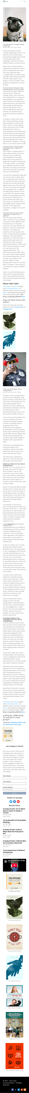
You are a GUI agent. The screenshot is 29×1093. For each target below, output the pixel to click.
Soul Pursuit (18, 307)
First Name (7, 776)
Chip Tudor (7, 47)
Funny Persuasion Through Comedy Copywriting (13, 45)
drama (5, 292)
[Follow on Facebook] (12, 1089)
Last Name (7, 781)
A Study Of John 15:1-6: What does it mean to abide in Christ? (14, 811)
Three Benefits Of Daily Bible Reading (14, 821)
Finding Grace (7, 309)
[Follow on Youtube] (22, 1089)
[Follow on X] (15, 1089)
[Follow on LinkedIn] (18, 1089)
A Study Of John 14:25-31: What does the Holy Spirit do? (13, 832)
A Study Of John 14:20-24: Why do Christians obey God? (14, 842)
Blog (19, 47)
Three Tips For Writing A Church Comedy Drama (12, 389)
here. (23, 296)
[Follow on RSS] (25, 1089)
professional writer (12, 288)
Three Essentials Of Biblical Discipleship (14, 851)
